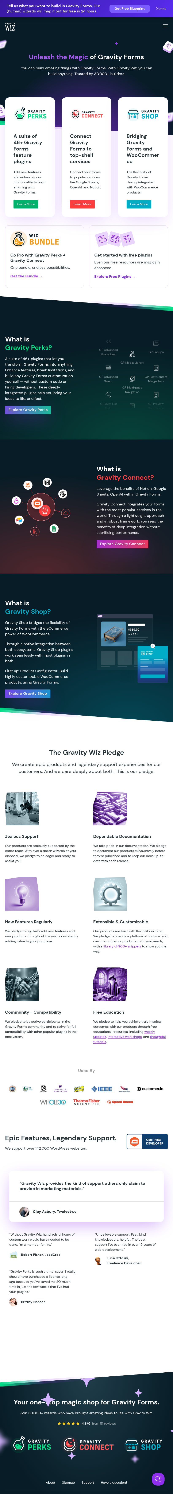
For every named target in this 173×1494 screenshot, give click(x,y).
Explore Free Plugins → (115, 276)
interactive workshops (125, 1037)
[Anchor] (90, 836)
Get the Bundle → (26, 276)
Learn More (26, 204)
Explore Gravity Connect (122, 543)
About (50, 1482)
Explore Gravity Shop (27, 693)
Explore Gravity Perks (28, 409)
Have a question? (114, 1482)
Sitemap (68, 1482)
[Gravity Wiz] (10, 26)
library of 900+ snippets (122, 946)
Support (88, 1482)
